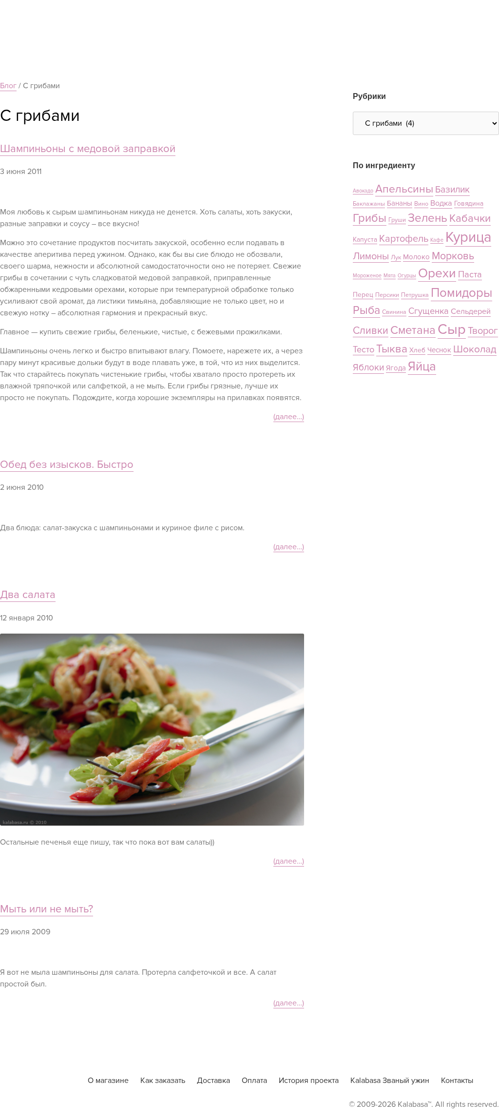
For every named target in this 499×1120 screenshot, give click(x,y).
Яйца (422, 366)
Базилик (452, 189)
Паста (470, 274)
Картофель (403, 239)
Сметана (413, 330)
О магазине (108, 1080)
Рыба (366, 310)
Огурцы (407, 275)
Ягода (396, 368)
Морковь (453, 256)
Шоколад (475, 349)
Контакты (457, 1080)
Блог (8, 86)
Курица (468, 237)
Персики (387, 295)
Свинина (394, 312)
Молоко (416, 256)
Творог (483, 331)
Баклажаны (369, 204)
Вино (421, 204)
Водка (441, 203)
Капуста (365, 239)
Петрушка (415, 295)
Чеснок (439, 350)
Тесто (363, 349)
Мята (390, 275)
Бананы (399, 203)
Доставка (213, 1080)
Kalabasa (36, 1080)
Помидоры (461, 293)
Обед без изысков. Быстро (67, 464)
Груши (397, 220)
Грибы (369, 218)
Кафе (436, 240)
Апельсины (404, 189)
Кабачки (470, 218)
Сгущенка (428, 311)
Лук (396, 257)
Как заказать (162, 1080)
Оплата (254, 1080)
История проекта (309, 1080)
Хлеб (417, 350)
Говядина (468, 203)
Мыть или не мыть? (46, 909)
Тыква (391, 349)
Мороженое (367, 275)
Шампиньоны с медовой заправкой (87, 148)
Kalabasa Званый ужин (389, 1080)
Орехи (437, 273)
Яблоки (368, 367)
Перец (363, 294)
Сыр (452, 329)
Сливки (370, 330)
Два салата (28, 594)
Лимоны (371, 256)
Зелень (427, 218)
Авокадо (363, 191)
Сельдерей (471, 311)
